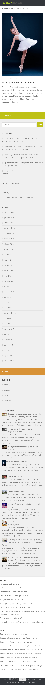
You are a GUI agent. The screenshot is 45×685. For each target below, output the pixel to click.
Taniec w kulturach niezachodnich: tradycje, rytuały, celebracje (21, 654)
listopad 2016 (9, 361)
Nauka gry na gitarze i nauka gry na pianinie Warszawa (19, 604)
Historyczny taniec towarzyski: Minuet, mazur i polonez (19, 669)
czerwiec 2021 (9, 281)
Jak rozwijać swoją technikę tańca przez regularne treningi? (21, 665)
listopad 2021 (9, 265)
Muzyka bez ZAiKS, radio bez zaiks (12, 600)
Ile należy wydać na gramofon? (11, 584)
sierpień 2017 (9, 318)
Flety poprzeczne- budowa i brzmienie (14, 588)
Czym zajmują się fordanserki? (11, 618)
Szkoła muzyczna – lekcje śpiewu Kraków (14, 596)
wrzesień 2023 (9, 249)
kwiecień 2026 (9, 212)
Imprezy (7, 385)
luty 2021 (7, 302)
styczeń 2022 (8, 260)
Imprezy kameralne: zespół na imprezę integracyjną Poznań (21, 622)
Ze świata (7, 401)
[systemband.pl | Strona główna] (16, 3)
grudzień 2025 (9, 217)
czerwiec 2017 (9, 329)
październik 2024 (10, 228)
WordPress (16, 682)
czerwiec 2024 (9, 239)
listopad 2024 (9, 223)
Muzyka (6, 390)
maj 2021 (7, 287)
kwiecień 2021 (9, 292)
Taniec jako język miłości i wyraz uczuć (13, 634)
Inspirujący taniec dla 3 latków (18, 82)
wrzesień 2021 (9, 271)
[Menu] (42, 3)
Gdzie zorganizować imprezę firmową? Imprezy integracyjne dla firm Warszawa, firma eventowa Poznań (22, 542)
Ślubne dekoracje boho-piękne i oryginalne (23, 557)
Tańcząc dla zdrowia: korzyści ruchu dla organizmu (18, 662)
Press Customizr (33, 682)
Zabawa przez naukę (15, 477)
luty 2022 (7, 255)
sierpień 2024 (9, 233)
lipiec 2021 (7, 276)
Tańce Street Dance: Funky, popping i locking (16, 642)
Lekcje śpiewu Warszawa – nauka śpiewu (15, 607)
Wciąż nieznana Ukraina (16, 492)
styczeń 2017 (8, 356)
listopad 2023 (9, 244)
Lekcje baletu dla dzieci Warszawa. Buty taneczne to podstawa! (22, 646)
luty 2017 (7, 350)
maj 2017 (7, 334)
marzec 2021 (8, 297)
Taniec (4, 79)
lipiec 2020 (7, 308)
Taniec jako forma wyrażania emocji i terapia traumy (18, 638)
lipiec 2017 (7, 324)
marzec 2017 (8, 345)
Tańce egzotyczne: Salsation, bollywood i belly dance (18, 658)
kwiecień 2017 (9, 340)
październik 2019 (10, 313)
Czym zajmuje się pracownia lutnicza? (13, 592)
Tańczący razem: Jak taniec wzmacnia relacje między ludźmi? (21, 650)
